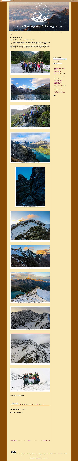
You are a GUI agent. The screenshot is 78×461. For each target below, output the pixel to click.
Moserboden (34, 404)
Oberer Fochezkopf (40, 404)
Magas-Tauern (28, 404)
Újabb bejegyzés (13, 440)
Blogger (47, 458)
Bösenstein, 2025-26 (58, 78)
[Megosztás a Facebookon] (16, 403)
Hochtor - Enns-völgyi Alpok (59, 75)
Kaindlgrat (24, 404)
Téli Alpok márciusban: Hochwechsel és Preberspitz (59, 92)
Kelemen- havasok (57, 71)
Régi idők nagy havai (58, 80)
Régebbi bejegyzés (46, 440)
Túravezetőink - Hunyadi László (60, 73)
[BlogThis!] (13, 403)
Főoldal (29, 440)
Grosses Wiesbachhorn (18, 404)
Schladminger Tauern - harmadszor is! (58, 83)
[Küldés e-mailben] (12, 403)
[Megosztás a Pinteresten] (17, 403)
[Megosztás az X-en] (14, 403)
